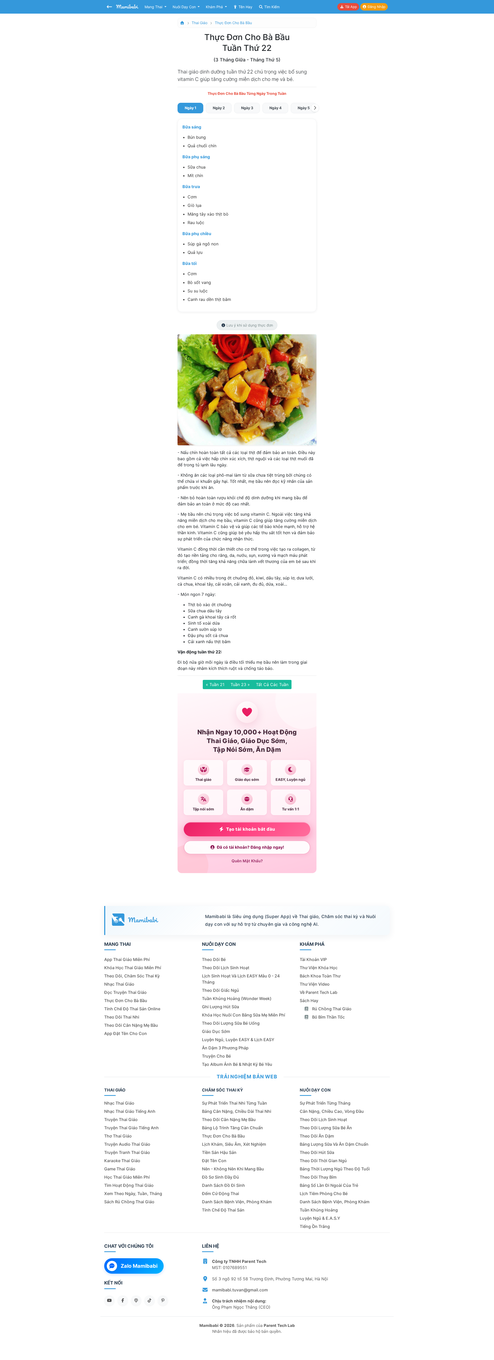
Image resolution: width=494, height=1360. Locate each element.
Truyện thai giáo (121, 1119)
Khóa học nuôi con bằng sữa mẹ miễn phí (243, 1014)
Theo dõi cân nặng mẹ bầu (131, 1025)
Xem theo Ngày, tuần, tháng (133, 1193)
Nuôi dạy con (185, 7)
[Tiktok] (149, 1300)
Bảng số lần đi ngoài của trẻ (329, 1185)
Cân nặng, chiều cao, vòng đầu (332, 1111)
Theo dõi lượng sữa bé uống (231, 1023)
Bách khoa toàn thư (320, 975)
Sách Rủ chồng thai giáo (129, 1201)
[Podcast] (136, 1300)
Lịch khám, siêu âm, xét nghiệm (234, 1144)
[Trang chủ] (182, 22)
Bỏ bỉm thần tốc (328, 1017)
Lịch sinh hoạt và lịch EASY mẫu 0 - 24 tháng (241, 979)
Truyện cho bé (216, 1056)
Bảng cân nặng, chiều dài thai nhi (236, 1111)
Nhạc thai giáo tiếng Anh (129, 1111)
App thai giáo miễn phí (127, 959)
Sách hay (309, 1000)
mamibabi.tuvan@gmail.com (240, 1289)
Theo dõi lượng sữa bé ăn (326, 1127)
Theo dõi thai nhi (121, 1017)
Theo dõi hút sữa (317, 1152)
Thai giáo (199, 23)
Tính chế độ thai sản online (132, 1008)
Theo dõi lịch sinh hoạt (225, 967)
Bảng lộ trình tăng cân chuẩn (232, 1127)
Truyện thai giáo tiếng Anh (131, 1127)
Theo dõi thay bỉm (318, 1177)
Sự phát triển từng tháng (325, 1103)
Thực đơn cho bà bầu (233, 23)
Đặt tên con (214, 1160)
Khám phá (215, 7)
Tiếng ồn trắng (315, 1226)
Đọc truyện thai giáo (125, 992)
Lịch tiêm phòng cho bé (324, 1193)
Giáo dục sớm (216, 1031)
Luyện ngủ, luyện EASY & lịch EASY (238, 1039)
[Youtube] (109, 1300)
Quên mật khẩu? (247, 860)
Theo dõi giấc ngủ (220, 990)
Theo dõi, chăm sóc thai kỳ (132, 975)
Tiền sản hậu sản (219, 1152)
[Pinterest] (163, 1300)
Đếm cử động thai (220, 1193)
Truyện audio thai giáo (127, 1144)
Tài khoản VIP (313, 959)
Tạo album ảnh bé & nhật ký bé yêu (237, 1064)
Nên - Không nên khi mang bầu (233, 1168)
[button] (315, 108)
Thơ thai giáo (118, 1136)
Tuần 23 (240, 684)
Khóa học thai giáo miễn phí (132, 967)
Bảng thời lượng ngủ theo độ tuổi (335, 1168)
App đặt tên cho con (125, 1033)
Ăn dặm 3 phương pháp (225, 1047)
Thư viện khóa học (319, 967)
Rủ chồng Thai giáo (331, 1008)
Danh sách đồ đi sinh (223, 1185)
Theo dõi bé (214, 959)
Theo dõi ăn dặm (317, 1136)
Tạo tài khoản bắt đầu (250, 829)
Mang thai (154, 7)
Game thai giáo (119, 1168)
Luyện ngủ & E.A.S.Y (320, 1218)
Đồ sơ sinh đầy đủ (220, 1177)
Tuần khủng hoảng (319, 1210)
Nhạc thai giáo (119, 984)
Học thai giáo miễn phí (127, 1177)
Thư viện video (315, 984)
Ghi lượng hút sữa (220, 1006)
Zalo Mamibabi (139, 1266)
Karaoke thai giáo (122, 1160)
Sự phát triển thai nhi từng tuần (234, 1103)
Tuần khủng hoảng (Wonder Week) (236, 998)
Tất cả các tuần (272, 684)
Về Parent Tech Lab (318, 992)
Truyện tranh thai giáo (127, 1152)
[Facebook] (123, 1300)
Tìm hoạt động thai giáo (129, 1185)
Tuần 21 (215, 684)
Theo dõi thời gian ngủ (323, 1160)
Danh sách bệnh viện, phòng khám (237, 1201)
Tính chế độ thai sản (223, 1210)
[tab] (190, 108)
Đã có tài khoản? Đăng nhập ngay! (250, 847)
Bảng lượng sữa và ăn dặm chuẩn (334, 1144)
